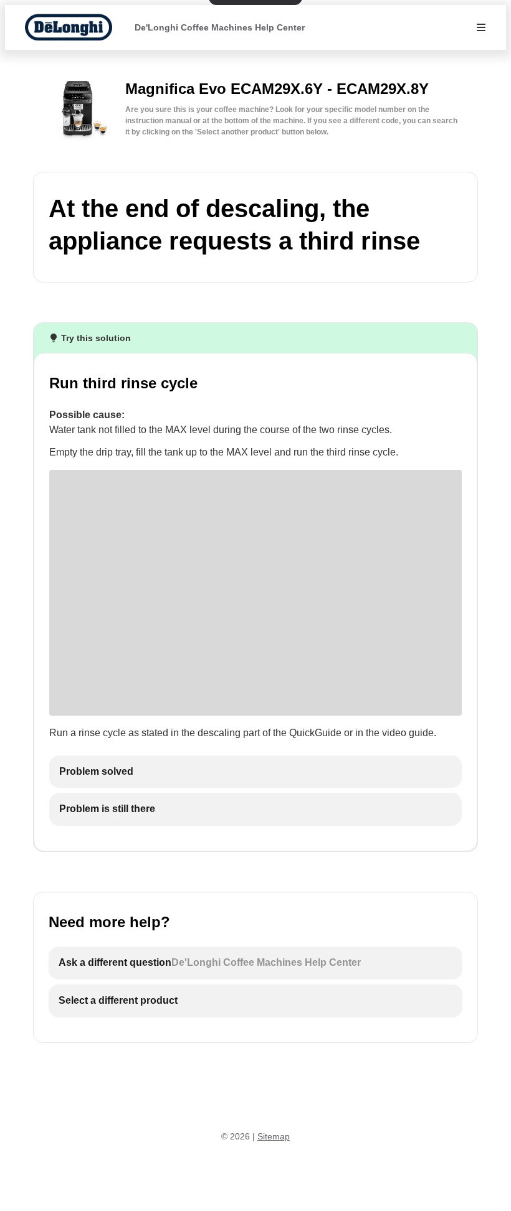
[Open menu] (481, 27)
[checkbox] (255, 771)
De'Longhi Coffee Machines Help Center (220, 27)
